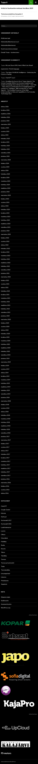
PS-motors (6, 753)
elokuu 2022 (4, 245)
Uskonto (3, 577)
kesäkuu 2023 (5, 213)
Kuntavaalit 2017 (6, 520)
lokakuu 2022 (5, 238)
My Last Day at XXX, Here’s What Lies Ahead (19, 65)
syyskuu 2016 (5, 489)
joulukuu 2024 (5, 156)
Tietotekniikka (5, 570)
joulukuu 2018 (5, 397)
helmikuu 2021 (5, 309)
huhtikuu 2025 (5, 145)
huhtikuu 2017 (5, 465)
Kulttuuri (4, 517)
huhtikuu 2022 (5, 259)
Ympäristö (4, 584)
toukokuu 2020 (5, 341)
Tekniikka (4, 556)
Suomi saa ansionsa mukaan (9, 49)
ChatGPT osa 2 (10, 78)
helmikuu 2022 (5, 266)
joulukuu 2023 (5, 192)
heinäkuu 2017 (5, 454)
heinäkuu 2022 (5, 248)
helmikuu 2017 (5, 472)
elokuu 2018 (4, 411)
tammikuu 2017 (5, 475)
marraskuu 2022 (6, 234)
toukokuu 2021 (5, 298)
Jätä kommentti (19, 16)
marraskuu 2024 (6, 160)
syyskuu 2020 (5, 326)
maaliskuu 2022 (5, 262)
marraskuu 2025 (6, 124)
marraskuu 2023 (6, 195)
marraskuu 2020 (6, 319)
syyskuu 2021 (5, 284)
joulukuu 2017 (5, 436)
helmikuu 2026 (5, 117)
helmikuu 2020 (5, 351)
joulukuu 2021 (5, 273)
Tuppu (13, 16)
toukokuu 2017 (5, 461)
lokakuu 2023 (5, 199)
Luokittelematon (6, 527)
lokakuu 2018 (5, 404)
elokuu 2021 (4, 287)
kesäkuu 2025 (5, 142)
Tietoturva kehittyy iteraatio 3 (12, 14)
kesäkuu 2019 (5, 376)
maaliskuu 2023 (5, 223)
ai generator (4, 69)
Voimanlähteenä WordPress (8, 761)
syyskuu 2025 (5, 131)
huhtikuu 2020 (5, 344)
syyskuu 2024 (5, 167)
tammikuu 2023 (5, 227)
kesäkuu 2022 (5, 252)
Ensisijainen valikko (35, 2)
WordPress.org (5, 608)
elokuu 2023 (4, 206)
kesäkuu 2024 (5, 177)
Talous (3, 552)
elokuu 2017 (4, 450)
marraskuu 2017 (6, 440)
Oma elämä (4, 538)
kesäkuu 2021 (5, 294)
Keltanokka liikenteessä (8, 45)
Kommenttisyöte (6, 604)
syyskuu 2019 (5, 369)
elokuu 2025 (4, 135)
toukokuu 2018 (5, 419)
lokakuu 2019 (5, 365)
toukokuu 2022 (5, 255)
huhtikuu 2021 (5, 301)
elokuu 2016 (4, 493)
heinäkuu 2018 (5, 415)
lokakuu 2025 (5, 128)
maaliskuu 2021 (5, 305)
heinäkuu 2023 (5, 209)
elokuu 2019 (4, 372)
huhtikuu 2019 (5, 383)
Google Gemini (5, 509)
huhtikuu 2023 (5, 220)
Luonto (3, 531)
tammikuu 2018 (5, 433)
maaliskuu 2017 (5, 468)
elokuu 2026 (4, 106)
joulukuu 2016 (5, 479)
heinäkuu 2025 (5, 138)
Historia (3, 513)
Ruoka (3, 545)
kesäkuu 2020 (5, 337)
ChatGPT (4, 506)
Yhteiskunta (4, 580)
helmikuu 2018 (5, 429)
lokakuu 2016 (5, 486)
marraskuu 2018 (6, 401)
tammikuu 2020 (5, 355)
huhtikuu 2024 (5, 184)
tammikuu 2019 (5, 394)
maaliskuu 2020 (5, 348)
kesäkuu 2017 (5, 458)
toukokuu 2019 (5, 380)
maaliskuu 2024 (5, 188)
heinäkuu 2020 (5, 333)
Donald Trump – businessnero (10, 52)
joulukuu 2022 (5, 231)
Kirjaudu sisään (5, 597)
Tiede (3, 566)
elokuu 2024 (4, 170)
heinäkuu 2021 (5, 291)
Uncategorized (5, 573)
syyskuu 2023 (5, 202)
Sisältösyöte (5, 600)
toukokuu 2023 (5, 216)
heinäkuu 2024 (5, 174)
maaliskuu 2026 (5, 113)
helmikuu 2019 (5, 390)
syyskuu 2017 (5, 447)
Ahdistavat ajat (5, 38)
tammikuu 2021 (5, 312)
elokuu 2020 (4, 330)
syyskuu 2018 (5, 408)
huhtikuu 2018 (5, 422)
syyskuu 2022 (5, 241)
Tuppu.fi (4, 2)
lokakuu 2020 (5, 323)
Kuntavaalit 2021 (6, 524)
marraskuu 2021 (6, 277)
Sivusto (3, 549)
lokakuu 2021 (5, 280)
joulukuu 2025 (5, 121)
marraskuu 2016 (6, 482)
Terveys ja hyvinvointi (7, 563)
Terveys (3, 559)
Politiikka (3, 541)
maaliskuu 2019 (5, 387)
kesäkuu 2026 (5, 110)
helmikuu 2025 (5, 149)
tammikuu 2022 (5, 270)
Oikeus (3, 534)
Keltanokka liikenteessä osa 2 (10, 42)
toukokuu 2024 (5, 181)
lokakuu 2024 (5, 163)
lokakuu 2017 (5, 443)
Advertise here (33, 615)
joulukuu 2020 (5, 316)
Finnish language (14, 69)
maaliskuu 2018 (5, 426)
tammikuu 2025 (5, 153)
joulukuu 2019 (5, 358)
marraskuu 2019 (6, 362)
